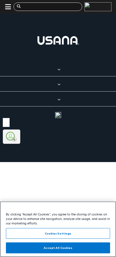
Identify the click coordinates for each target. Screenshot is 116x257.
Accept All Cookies (58, 248)
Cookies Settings (58, 233)
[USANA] (96, 6)
